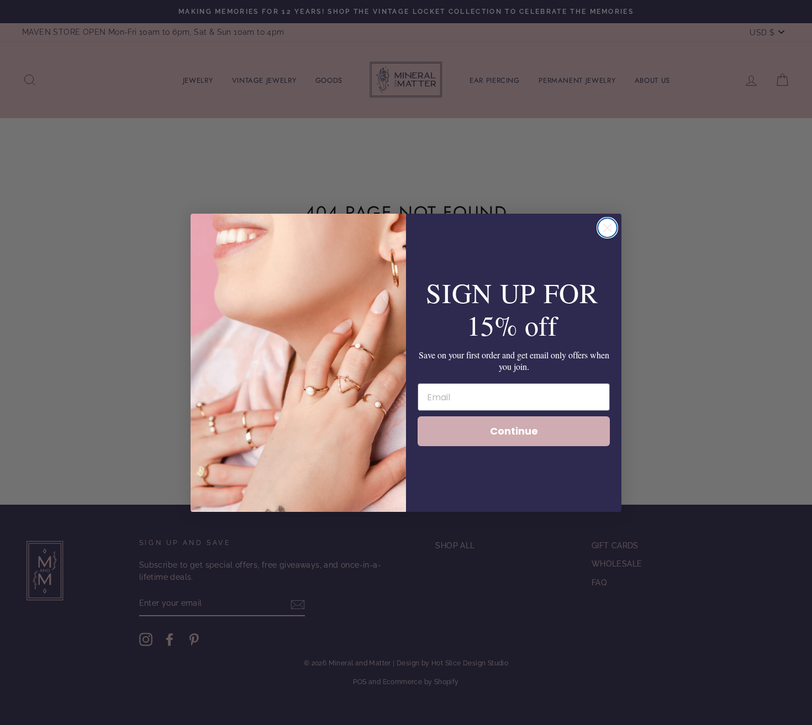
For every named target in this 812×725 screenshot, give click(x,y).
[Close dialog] (607, 227)
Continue (514, 431)
